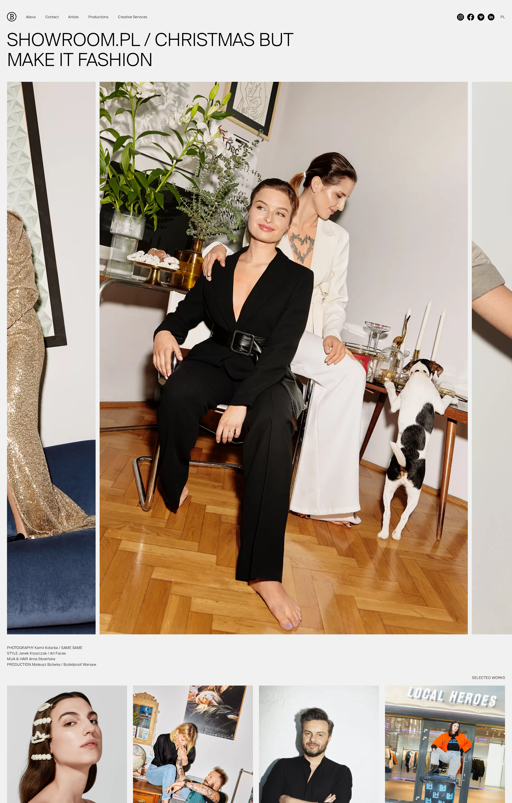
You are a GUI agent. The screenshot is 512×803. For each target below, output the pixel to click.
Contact (52, 17)
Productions (98, 17)
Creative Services (132, 17)
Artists (73, 17)
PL (503, 17)
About (31, 17)
